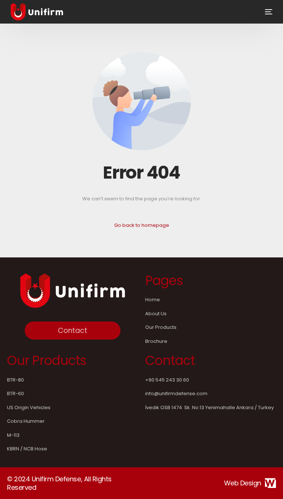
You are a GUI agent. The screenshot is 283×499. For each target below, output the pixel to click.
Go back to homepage (141, 225)
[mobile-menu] (263, 12)
